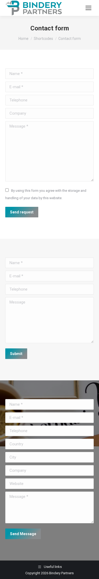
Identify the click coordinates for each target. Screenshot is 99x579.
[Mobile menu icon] (88, 8)
